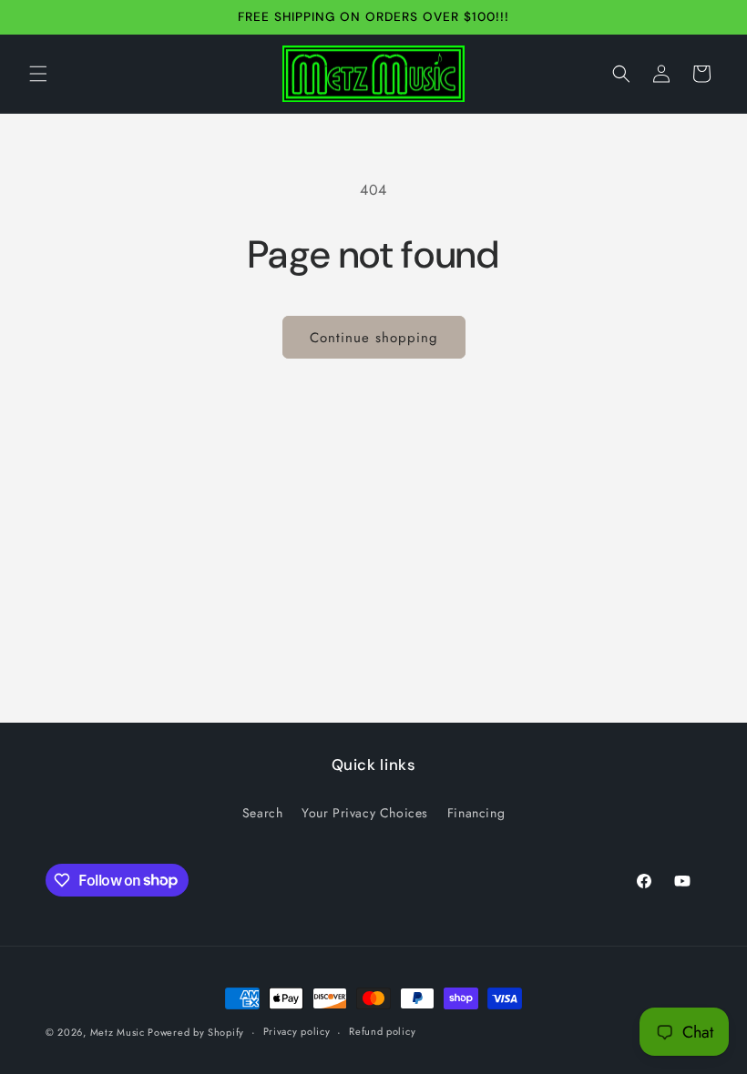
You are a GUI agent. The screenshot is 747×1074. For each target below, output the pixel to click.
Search (262, 813)
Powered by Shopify (196, 1032)
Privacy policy (297, 1031)
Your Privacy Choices (365, 813)
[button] (38, 74)
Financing (476, 813)
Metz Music (119, 1032)
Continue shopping (374, 338)
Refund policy (382, 1031)
